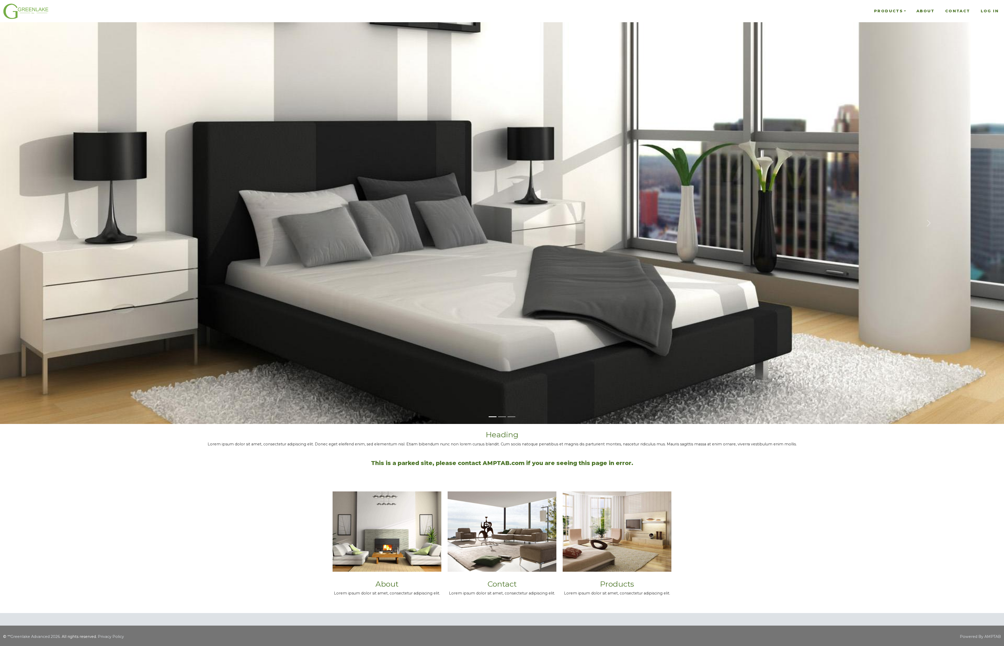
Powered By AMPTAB (980, 636)
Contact (957, 11)
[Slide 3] (511, 417)
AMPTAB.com (503, 462)
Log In (990, 11)
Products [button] (888, 11)
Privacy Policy (111, 636)
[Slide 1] (493, 417)
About (925, 11)
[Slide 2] (502, 417)
